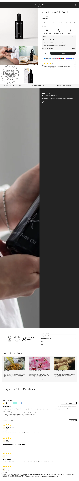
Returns (42, 344)
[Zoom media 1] (19, 27)
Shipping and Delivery (45, 338)
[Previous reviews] (42, 65)
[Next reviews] (75, 65)
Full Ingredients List (45, 336)
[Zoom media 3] (28, 55)
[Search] (70, 5)
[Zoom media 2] (9, 55)
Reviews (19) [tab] (5, 420)
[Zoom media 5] (28, 74)
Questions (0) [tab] (11, 420)
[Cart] (75, 5)
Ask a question (69, 403)
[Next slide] (75, 85)
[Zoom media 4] (9, 74)
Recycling (42, 341)
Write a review (69, 400)
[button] (58, 65)
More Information (44, 333)
